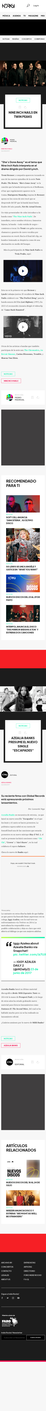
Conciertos (27, 39)
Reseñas (15, 39)
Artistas (28, 1267)
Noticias (6, 39)
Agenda (17, 16)
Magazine (33, 16)
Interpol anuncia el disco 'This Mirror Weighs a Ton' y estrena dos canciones (22, 629)
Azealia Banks (6, 782)
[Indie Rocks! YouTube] (19, 1298)
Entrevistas (29, 1262)
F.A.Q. (26, 1279)
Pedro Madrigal (13, 140)
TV (24, 16)
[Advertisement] (23, 437)
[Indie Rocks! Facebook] (3, 1298)
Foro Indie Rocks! (33, 1275)
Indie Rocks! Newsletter (11, 1333)
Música (6, 16)
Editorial (13, 775)
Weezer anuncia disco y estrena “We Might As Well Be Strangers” (21, 1213)
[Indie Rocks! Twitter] (8, 1298)
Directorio (29, 1271)
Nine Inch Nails (6, 149)
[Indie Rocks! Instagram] (13, 1298)
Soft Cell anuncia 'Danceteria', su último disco (19, 520)
